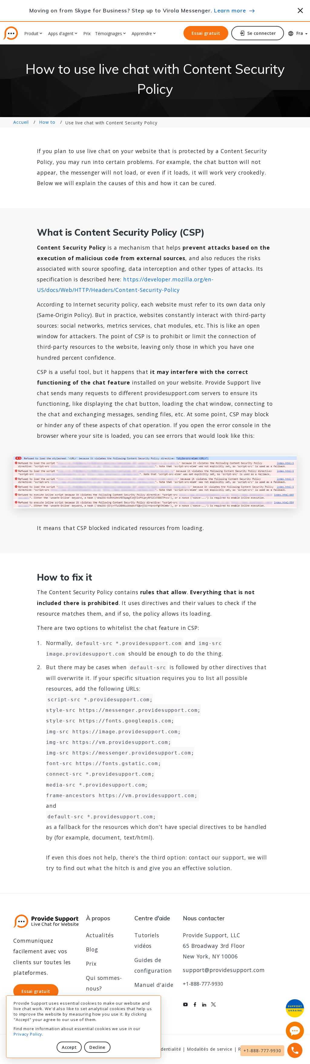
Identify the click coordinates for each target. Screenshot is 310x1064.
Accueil (21, 122)
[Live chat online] (295, 1031)
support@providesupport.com (224, 970)
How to (47, 122)
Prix (87, 33)
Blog (92, 949)
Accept (69, 1047)
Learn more (230, 10)
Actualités (100, 935)
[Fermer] (300, 9)
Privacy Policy (28, 1034)
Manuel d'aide (153, 984)
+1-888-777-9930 (203, 984)
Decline (97, 1047)
